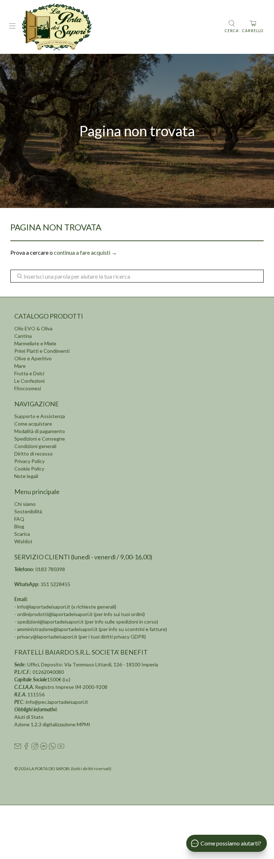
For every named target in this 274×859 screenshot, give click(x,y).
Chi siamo (25, 504)
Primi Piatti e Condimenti (42, 351)
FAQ (19, 519)
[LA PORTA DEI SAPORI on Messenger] (43, 747)
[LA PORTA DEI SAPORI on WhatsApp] (52, 747)
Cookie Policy (29, 469)
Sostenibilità (28, 511)
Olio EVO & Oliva (33, 328)
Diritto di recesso (33, 454)
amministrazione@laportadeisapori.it (57, 629)
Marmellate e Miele (35, 343)
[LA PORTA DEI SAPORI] (120, 27)
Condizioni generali (35, 446)
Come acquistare (33, 424)
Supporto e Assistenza (39, 416)
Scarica (22, 534)
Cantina (23, 336)
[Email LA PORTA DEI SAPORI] (17, 747)
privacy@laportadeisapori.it (47, 637)
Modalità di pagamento (39, 431)
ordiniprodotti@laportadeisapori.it (55, 614)
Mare (20, 366)
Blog (19, 526)
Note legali (26, 476)
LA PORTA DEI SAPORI (49, 768)
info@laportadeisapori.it (43, 607)
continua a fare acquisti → (85, 252)
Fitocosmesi (27, 388)
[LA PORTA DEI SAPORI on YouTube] (60, 747)
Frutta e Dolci (29, 373)
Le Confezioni (29, 381)
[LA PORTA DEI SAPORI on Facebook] (26, 747)
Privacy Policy (29, 461)
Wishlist (23, 541)
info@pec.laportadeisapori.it (57, 702)
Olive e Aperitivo (33, 358)
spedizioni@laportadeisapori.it (50, 622)
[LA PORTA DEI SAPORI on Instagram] (34, 747)
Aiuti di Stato (29, 717)
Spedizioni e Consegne (39, 439)
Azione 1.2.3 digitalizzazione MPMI (52, 724)
